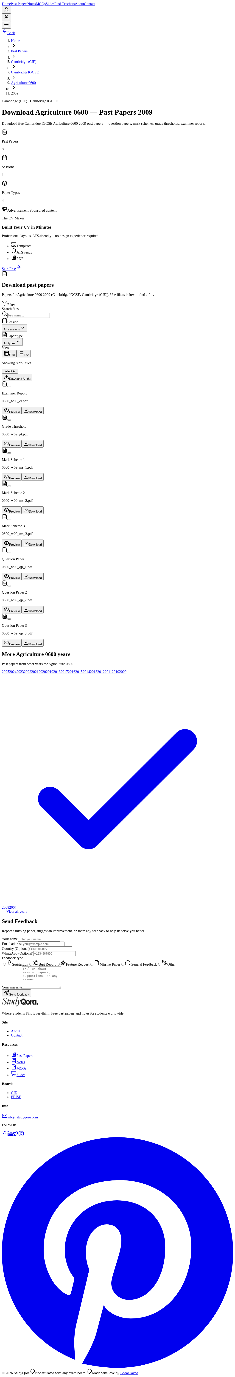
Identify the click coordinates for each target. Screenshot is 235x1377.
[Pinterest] (117, 1367)
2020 (42, 672)
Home (6, 4)
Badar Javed (129, 1373)
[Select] (9, 386)
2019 (49, 672)
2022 (27, 672)
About (79, 4)
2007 (13, 907)
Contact (89, 4)
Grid (12, 355)
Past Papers (19, 4)
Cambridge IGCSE (25, 72)
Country (16, 948)
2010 (115, 672)
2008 (5, 907)
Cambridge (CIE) (23, 62)
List (26, 355)
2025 (5, 672)
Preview (14, 412)
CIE (14, 1093)
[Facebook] (4, 1135)
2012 (101, 672)
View (6, 348)
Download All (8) (20, 379)
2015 (79, 672)
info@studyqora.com (22, 1117)
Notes (31, 4)
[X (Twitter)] (15, 1135)
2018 (57, 672)
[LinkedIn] (10, 1135)
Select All (10, 371)
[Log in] (6, 11)
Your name (10, 939)
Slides (50, 4)
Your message (12, 987)
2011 (108, 672)
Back (11, 33)
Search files (10, 309)
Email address (12, 944)
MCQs (41, 4)
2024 (13, 672)
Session (12, 322)
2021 (35, 672)
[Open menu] (6, 25)
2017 (64, 672)
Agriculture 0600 (23, 83)
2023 (20, 672)
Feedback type (12, 958)
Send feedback (19, 994)
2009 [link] (14, 93)
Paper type (15, 336)
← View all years (14, 911)
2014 (86, 672)
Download (35, 412)
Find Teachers (64, 4)
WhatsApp (17, 953)
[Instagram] (21, 1135)
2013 (93, 672)
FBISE (16, 1097)
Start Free (9, 269)
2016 (71, 672)
